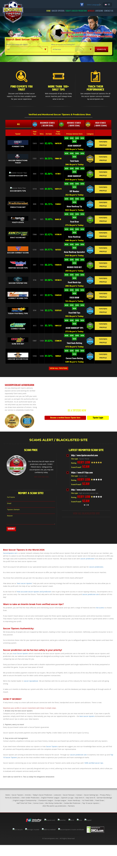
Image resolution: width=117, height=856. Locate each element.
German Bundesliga (104, 798)
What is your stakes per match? (17, 44)
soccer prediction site (90, 594)
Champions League (45, 800)
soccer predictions (87, 559)
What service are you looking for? (63, 44)
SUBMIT (11, 529)
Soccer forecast (68, 795)
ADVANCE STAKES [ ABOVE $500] (74, 124)
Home (7, 795)
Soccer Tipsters (52, 746)
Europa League (60, 800)
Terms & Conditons (12, 798)
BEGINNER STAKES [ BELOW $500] (47, 124)
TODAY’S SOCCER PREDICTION (76, 11)
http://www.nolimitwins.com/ (83, 490)
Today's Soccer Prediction (42, 795)
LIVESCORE (99, 11)
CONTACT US (108, 11)
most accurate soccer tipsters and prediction (34, 592)
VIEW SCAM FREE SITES (41, 477)
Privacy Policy (105, 795)
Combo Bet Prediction (72, 803)
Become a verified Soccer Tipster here (65, 418)
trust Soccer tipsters (20, 653)
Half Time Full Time (24, 803)
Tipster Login (98, 418)
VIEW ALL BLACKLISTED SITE (86, 513)
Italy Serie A (79, 798)
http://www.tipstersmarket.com (84, 456)
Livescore (57, 795)
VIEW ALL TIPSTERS (58, 368)
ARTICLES (91, 11)
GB (109, 4)
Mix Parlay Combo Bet (53, 803)
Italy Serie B (90, 798)
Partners (71, 806)
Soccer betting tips (91, 795)
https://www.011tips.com (82, 473)
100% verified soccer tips (93, 763)
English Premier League (50, 798)
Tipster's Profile (103, 143)
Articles (28, 795)
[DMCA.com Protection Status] (95, 829)
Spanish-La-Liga (67, 798)
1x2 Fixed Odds (87, 800)
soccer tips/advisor (31, 681)
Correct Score (38, 803)
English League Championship (24, 800)
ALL (18, 124)
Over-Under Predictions (30, 798)
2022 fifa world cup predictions (54, 806)
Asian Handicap (74, 800)
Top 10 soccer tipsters (90, 803)
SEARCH (100, 49)
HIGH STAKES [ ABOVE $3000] (100, 124)
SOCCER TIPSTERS (58, 11)
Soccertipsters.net (10, 553)
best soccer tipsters (24, 583)
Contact (79, 795)
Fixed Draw (99, 800)
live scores (100, 608)
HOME (48, 11)
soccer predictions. (96, 567)
